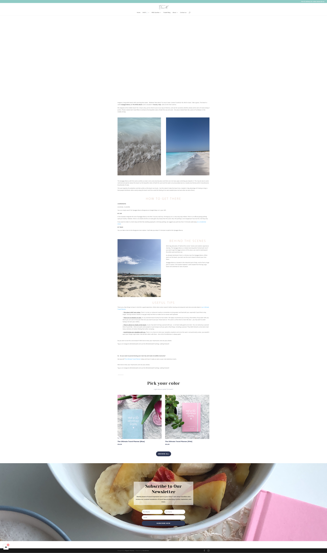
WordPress (146, 550)
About (174, 12)
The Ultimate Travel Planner (133, 359)
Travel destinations (123, 68)
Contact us (183, 12)
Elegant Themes (129, 550)
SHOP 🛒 (145, 12)
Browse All (163, 454)
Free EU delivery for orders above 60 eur (312, 1)
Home (138, 12)
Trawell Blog (166, 12)
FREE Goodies (155, 12)
